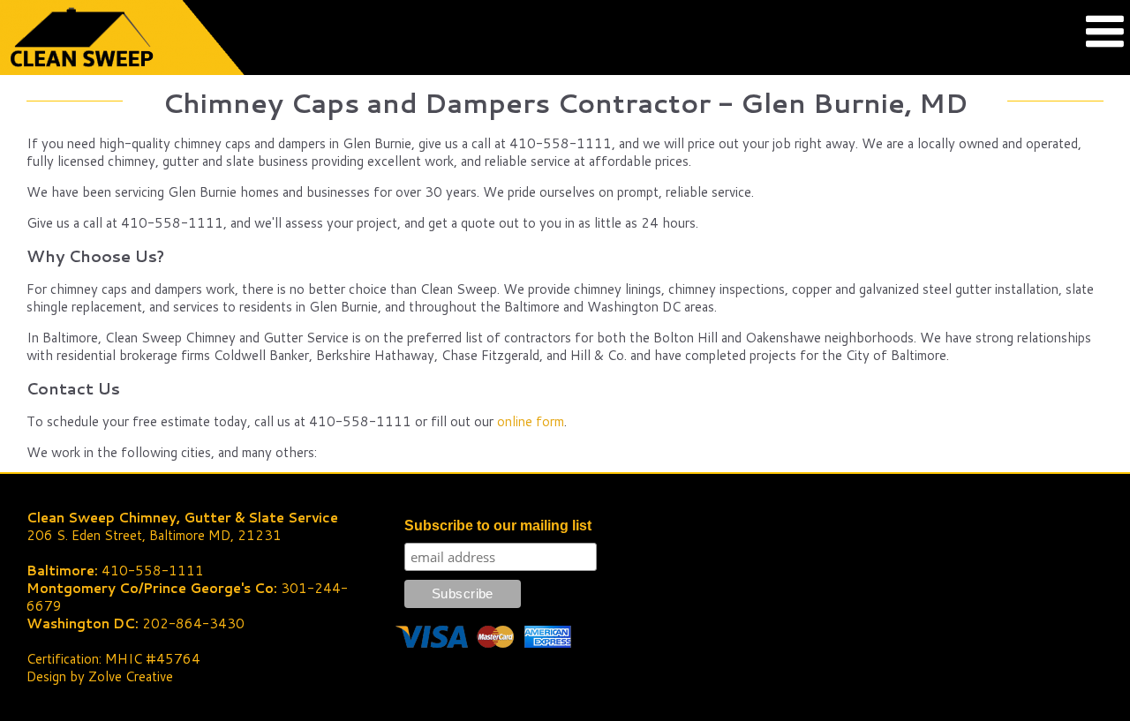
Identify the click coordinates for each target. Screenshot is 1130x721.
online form (530, 421)
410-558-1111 (153, 570)
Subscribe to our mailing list (497, 525)
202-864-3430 (193, 623)
